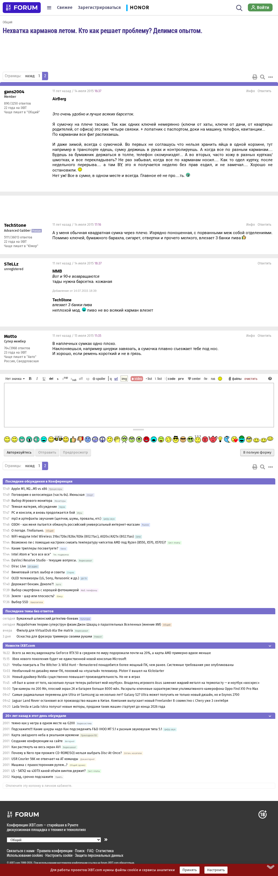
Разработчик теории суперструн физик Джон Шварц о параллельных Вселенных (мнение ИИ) (89, 624)
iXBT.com (15, 863)
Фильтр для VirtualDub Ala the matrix (45, 630)
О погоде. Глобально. (27, 530)
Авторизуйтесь (19, 452)
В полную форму (257, 452)
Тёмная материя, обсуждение (34, 507)
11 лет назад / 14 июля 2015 (76, 91)
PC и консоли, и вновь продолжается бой (43, 513)
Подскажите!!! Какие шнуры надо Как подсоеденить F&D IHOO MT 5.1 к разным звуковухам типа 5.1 (87, 729)
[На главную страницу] (22, 7)
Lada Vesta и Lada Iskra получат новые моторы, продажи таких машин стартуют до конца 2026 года (88, 707)
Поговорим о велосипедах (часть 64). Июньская (48, 495)
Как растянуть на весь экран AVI (36, 747)
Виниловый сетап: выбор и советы (38, 572)
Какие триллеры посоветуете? (34, 548)
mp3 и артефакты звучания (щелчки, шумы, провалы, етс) (56, 519)
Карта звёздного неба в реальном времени (45, 735)
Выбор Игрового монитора (32, 501)
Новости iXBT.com (20, 646)
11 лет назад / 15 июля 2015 (76, 336)
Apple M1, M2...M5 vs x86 (29, 489)
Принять (189, 870)
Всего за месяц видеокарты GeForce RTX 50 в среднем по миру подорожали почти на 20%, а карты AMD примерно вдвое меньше (111, 653)
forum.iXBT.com (110, 863)
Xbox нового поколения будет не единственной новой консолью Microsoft (69, 659)
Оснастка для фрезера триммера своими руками (54, 636)
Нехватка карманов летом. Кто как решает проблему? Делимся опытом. (103, 30)
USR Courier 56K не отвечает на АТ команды (44, 759)
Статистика (105, 850)
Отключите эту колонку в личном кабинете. (39, 786)
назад (29, 75)
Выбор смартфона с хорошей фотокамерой (45, 590)
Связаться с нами (20, 850)
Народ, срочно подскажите (32, 777)
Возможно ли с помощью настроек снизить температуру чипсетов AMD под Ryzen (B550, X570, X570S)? (88, 542)
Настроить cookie (58, 855)
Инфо (250, 91)
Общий (7, 22)
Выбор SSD (19, 602)
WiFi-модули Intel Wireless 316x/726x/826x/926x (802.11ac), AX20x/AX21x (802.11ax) (72, 536)
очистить (250, 378)
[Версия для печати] (255, 77)
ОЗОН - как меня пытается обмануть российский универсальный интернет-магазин (75, 524)
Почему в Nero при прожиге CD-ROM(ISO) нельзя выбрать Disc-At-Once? (66, 753)
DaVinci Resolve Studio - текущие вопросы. (44, 560)
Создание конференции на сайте (37, 741)
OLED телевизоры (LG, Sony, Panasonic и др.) (45, 578)
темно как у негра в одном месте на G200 (43, 723)
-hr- (205, 378)
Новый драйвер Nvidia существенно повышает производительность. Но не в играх (76, 677)
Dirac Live (18, 566)
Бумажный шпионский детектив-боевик (47, 618)
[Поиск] (239, 7)
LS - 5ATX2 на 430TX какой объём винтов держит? (48, 771)
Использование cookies (25, 855)
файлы (237, 378)
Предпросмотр (75, 452)
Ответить (264, 91)
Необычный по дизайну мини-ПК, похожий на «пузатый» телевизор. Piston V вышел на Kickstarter (88, 671)
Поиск (80, 850)
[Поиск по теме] (262, 77)
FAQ (90, 850)
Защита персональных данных (99, 855)
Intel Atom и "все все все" (31, 554)
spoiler (100, 378)
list (158, 378)
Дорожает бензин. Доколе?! (32, 584)
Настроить (216, 870)
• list (149, 378)
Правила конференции (54, 850)
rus (213, 378)
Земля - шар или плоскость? (33, 596)
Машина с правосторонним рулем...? (39, 765)
